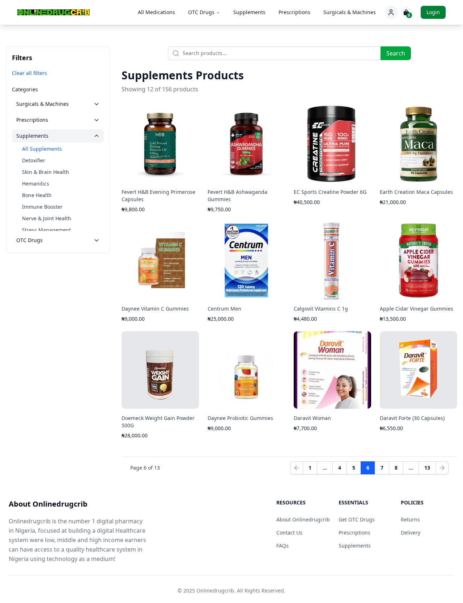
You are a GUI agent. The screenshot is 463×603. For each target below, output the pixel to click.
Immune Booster (42, 206)
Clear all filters (29, 73)
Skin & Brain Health (45, 172)
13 (427, 467)
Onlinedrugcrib (215, 590)
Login (433, 12)
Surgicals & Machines (349, 12)
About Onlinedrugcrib (303, 519)
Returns (410, 519)
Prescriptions (294, 12)
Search (395, 53)
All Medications (156, 12)
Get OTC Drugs (357, 519)
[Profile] (391, 12)
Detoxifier (33, 160)
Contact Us (289, 532)
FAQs (282, 545)
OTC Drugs (201, 12)
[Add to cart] (188, 174)
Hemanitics (35, 183)
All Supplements (42, 148)
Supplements (249, 12)
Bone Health (37, 195)
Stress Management (46, 229)
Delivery (410, 532)
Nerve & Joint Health (46, 218)
